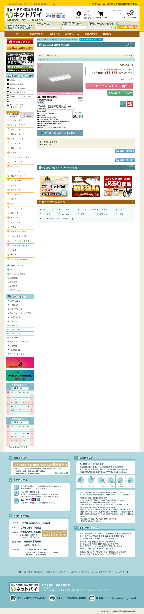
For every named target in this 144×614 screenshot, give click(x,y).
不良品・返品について (19, 334)
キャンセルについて (18, 338)
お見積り (75, 572)
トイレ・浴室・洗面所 (20, 157)
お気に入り (88, 15)
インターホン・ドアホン (21, 241)
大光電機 (103, 209)
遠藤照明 (14, 282)
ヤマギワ (46, 214)
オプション (15, 222)
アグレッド (104, 214)
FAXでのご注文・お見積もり (22, 313)
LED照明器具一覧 (17, 92)
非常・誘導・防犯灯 (19, 232)
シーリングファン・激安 (20, 97)
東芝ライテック (16, 290)
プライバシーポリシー (19, 354)
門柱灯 (14, 199)
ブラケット (15, 153)
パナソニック (48, 209)
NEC (121, 214)
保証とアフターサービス (20, 342)
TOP (20, 572)
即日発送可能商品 (17, 88)
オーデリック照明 (88, 209)
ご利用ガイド (15, 317)
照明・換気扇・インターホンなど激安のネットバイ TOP (57, 39)
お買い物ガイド (38, 572)
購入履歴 (87, 18)
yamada (65, 214)
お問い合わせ (15, 301)
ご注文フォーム (16, 309)
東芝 (83, 214)
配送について (15, 329)
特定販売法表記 (16, 350)
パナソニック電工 (17, 266)
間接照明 (14, 213)
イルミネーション (18, 181)
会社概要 (13, 346)
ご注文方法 (14, 321)
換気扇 (14, 250)
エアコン (14, 101)
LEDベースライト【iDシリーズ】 (17, 106)
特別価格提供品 (16, 84)
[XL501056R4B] (60, 127)
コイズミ (65, 209)
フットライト (16, 208)
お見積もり (14, 305)
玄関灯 (14, 204)
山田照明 (14, 286)
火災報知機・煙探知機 (20, 246)
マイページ (88, 11)
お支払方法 (14, 325)
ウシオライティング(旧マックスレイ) (58, 219)
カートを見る (100, 572)
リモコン (14, 227)
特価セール (15, 80)
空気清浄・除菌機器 (19, 259)
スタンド (14, 185)
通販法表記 (52, 572)
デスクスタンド (17, 190)
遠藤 (121, 209)
